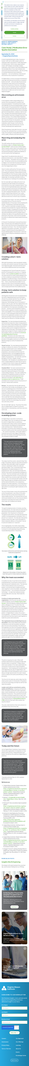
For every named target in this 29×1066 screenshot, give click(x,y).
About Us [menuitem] (18, 1048)
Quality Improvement (10, 41)
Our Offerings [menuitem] (19, 1042)
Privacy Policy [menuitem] (5, 1045)
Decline (14, 36)
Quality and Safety (9, 43)
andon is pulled (14, 273)
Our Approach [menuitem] (20, 1038)
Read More (13, 907)
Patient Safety (7, 44)
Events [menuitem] (18, 1052)
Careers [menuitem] (4, 1038)
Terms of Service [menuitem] (6, 1048)
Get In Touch (14, 1060)
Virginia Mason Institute (10, 56)
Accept (14, 32)
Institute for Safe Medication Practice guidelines (14, 334)
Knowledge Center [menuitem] (21, 1055)
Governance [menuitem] (5, 1042)
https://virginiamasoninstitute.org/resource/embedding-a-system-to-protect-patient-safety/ (15, 790)
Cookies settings (14, 28)
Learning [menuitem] (18, 1045)
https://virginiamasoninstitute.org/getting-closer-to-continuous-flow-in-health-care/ (15, 830)
